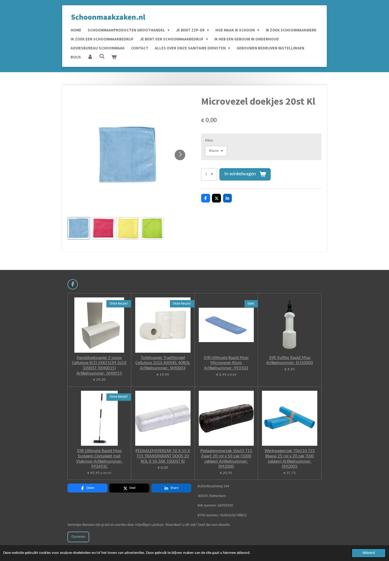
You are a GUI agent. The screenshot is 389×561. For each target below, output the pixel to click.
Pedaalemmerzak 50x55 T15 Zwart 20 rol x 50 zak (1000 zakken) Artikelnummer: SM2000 (226, 459)
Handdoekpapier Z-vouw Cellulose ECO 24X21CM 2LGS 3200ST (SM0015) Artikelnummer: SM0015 (99, 366)
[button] (78, 228)
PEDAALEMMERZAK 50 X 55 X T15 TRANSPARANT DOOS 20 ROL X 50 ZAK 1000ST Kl (162, 456)
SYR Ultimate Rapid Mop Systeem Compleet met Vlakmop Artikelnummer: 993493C (99, 459)
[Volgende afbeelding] (180, 155)
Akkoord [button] (369, 553)
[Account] (90, 57)
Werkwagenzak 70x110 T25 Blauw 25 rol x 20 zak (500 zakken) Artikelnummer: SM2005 (290, 459)
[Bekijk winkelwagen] (114, 57)
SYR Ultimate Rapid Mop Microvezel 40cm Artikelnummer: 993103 (226, 363)
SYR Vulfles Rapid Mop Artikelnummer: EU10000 (289, 360)
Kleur (209, 140)
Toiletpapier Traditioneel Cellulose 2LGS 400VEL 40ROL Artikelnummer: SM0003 (162, 363)
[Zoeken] (102, 56)
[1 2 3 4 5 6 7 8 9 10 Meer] (209, 174)
